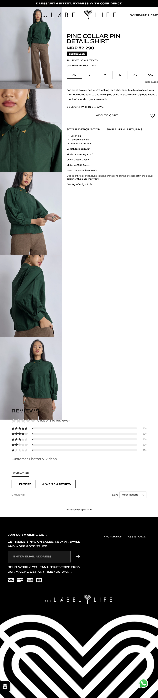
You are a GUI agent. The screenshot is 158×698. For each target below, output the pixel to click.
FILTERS (25, 484)
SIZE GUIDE (151, 82)
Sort (115, 494)
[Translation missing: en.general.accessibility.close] (153, 3)
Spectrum (86, 509)
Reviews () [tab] (20, 473)
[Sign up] (77, 556)
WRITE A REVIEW (58, 484)
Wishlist (138, 15)
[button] (79, 428)
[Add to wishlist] (152, 115)
